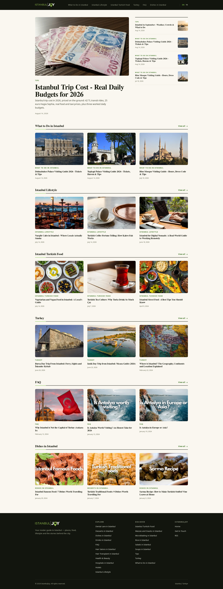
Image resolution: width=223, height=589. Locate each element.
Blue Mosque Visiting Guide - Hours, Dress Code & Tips (163, 173)
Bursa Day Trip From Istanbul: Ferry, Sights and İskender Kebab (58, 365)
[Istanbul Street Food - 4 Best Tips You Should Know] (164, 277)
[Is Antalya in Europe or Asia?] (164, 405)
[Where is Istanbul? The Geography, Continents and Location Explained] (164, 341)
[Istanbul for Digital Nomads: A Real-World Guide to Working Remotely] (164, 213)
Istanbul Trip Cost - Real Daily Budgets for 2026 (79, 90)
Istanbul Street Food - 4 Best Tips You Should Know (161, 301)
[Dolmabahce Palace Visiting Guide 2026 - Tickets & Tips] (59, 149)
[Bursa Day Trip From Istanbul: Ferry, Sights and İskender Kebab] (59, 341)
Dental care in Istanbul (105, 526)
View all (181, 126)
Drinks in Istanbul (103, 540)
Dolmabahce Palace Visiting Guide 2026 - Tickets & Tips (58, 173)
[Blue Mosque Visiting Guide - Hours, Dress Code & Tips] (164, 149)
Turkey (136, 5)
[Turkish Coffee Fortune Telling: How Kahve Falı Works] (111, 213)
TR (187, 5)
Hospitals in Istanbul (104, 563)
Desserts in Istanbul (104, 531)
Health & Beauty (102, 558)
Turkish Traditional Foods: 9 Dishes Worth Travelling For (107, 493)
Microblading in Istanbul (146, 535)
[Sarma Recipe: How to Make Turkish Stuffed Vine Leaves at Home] (164, 469)
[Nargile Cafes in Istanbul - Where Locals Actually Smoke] (59, 213)
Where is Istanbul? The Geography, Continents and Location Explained (162, 365)
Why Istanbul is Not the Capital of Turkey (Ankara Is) (59, 429)
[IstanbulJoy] (45, 5)
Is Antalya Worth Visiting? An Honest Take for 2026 (109, 429)
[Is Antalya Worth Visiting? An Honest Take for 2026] (111, 405)
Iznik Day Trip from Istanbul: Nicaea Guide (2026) (111, 363)
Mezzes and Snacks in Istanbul (148, 531)
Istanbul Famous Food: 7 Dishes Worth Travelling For (58, 493)
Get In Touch (180, 531)
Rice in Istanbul (142, 540)
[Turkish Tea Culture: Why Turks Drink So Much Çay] (111, 277)
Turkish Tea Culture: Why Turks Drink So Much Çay (110, 301)
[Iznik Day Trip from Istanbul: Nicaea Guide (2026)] (111, 341)
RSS (176, 535)
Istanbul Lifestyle (99, 5)
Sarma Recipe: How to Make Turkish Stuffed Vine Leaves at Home (163, 493)
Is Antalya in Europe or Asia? (154, 427)
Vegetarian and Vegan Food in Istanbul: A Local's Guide (58, 301)
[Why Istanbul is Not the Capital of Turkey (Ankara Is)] (59, 405)
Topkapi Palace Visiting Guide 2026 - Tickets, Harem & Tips (108, 173)
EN (183, 5)
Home (177, 526)
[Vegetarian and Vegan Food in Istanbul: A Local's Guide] (59, 277)
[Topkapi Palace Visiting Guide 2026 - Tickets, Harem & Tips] (111, 149)
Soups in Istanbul (143, 549)
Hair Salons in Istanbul (105, 549)
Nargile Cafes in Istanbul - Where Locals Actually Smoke (58, 237)
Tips (137, 553)
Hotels (98, 567)
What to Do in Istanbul (78, 5)
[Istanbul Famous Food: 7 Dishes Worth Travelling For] (59, 469)
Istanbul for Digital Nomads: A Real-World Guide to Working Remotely (163, 237)
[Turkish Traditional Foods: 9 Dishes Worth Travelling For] (111, 469)
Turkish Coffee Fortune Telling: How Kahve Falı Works (110, 237)
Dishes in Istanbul (158, 5)
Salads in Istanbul (143, 544)
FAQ (144, 5)
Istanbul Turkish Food (120, 5)
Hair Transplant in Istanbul (107, 553)
